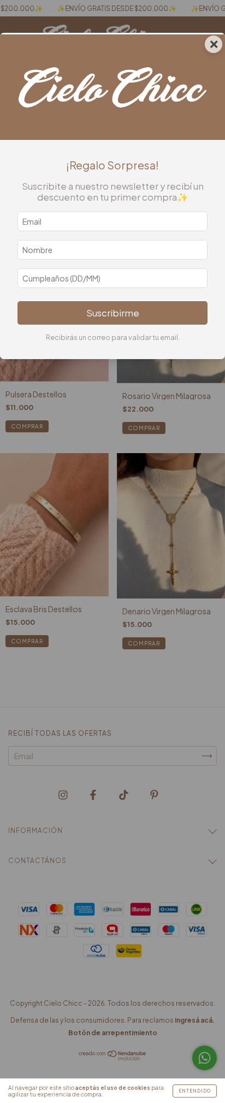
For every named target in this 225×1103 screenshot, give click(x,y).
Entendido (195, 1091)
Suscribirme (112, 313)
